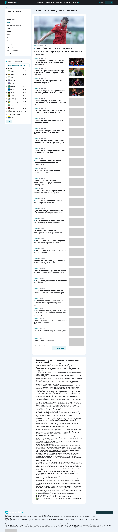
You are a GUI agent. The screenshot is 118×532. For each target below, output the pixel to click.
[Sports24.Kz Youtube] (104, 512)
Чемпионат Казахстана (14, 25)
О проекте (8, 519)
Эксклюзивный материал (43, 483)
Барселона (49, 516)
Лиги (76, 2)
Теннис (9, 38)
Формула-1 (10, 47)
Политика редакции (83, 519)
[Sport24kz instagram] (111, 512)
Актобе (12, 83)
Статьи (9, 53)
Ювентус (92, 516)
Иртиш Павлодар (15, 114)
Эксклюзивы (59, 2)
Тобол (12, 96)
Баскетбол (10, 44)
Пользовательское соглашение (54, 519)
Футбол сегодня (69, 2)
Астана (12, 77)
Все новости (11, 16)
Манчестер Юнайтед (59, 516)
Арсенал (81, 516)
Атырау (12, 105)
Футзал (9, 41)
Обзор (9, 121)
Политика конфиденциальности (25, 519)
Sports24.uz (96, 519)
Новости (40, 2)
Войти (110, 2)
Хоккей (9, 31)
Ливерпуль (68, 516)
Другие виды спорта (13, 50)
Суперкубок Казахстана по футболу (46, 381)
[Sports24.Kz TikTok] (108, 512)
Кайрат (12, 74)
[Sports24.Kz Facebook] (97, 512)
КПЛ (52, 2)
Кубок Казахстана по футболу (44, 378)
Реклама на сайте (40, 519)
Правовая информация (70, 519)
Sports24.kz (9, 7)
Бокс (8, 28)
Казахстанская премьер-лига (44, 375)
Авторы (91, 519)
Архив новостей (38, 352)
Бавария (87, 516)
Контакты (13, 519)
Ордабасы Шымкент (16, 71)
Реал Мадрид (75, 516)
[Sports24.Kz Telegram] (101, 512)
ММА (8, 34)
